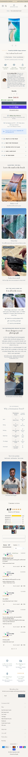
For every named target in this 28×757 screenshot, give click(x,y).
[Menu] (2, 6)
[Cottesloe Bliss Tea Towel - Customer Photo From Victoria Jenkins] (5, 527)
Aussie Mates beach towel (8, 601)
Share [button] (5, 566)
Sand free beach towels (6, 710)
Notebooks (3, 721)
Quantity (14, 91)
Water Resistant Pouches (6, 718)
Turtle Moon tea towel (7, 623)
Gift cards (3, 725)
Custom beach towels (5, 723)
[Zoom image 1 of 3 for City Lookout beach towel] (14, 29)
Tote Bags (3, 716)
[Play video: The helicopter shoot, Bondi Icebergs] (14, 379)
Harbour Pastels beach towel (8, 581)
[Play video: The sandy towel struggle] (11, 477)
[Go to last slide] (12, 45)
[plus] (16, 94)
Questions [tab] (15, 545)
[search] (5, 5)
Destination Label (15, 752)
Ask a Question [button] (15, 540)
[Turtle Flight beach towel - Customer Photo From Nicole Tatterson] (22, 527)
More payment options (14, 110)
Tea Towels (3, 714)
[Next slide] (15, 45)
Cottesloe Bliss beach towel (8, 642)
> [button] (18, 649)
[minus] (11, 94)
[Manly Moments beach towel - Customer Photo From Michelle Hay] (11, 527)
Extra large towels (5, 712)
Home (8, 11)
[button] (14, 103)
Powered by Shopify (14, 754)
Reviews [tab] (5, 545)
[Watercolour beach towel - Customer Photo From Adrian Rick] (13, 532)
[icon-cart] (25, 6)
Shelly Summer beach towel (8, 563)
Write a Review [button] (15, 536)
